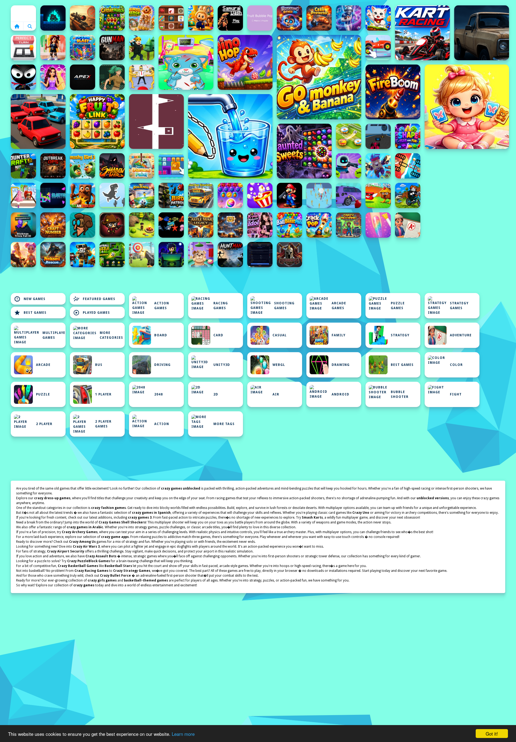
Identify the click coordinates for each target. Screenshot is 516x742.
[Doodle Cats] (378, 18)
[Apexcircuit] (82, 77)
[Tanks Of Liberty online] (260, 254)
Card (218, 335)
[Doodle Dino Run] (112, 195)
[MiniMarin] (171, 225)
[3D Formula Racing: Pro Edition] (378, 136)
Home (23, 13)
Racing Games (220, 305)
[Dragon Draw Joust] (407, 166)
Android (340, 394)
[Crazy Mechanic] (348, 225)
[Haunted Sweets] (304, 151)
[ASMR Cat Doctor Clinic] (186, 62)
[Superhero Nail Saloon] (378, 225)
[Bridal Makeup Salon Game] (53, 77)
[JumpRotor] (230, 225)
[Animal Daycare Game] (200, 254)
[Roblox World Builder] (141, 47)
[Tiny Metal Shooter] (112, 225)
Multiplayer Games (54, 335)
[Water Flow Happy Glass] (230, 136)
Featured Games (94, 299)
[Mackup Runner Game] (23, 195)
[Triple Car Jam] (38, 121)
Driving (162, 365)
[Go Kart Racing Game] (422, 32)
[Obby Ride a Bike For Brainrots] (407, 195)
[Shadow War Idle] (112, 166)
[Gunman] (112, 47)
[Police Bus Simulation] (481, 32)
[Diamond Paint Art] (141, 166)
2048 (158, 394)
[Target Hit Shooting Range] (141, 254)
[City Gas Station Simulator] (348, 195)
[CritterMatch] (112, 18)
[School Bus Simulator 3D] (200, 195)
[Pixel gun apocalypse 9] (82, 254)
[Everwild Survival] (141, 225)
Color (456, 365)
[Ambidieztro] (53, 18)
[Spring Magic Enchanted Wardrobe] (23, 254)
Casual (280, 335)
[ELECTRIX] (53, 195)
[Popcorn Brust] (260, 195)
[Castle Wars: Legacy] (200, 225)
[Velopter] (82, 225)
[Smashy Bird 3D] (82, 166)
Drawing (341, 365)
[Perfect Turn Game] (23, 47)
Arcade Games (339, 305)
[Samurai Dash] (230, 18)
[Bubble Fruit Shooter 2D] (230, 195)
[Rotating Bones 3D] (289, 18)
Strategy (400, 335)
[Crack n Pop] (319, 225)
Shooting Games (284, 305)
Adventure (461, 335)
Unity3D (221, 365)
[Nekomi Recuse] (53, 254)
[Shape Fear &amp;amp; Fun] (407, 136)
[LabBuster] (348, 166)
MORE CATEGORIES (111, 335)
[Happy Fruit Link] (97, 121)
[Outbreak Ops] (53, 166)
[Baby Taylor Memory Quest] (467, 107)
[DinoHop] (245, 62)
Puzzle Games (398, 305)
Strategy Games (459, 305)
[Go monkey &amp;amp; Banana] (319, 77)
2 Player (44, 424)
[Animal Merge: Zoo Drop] (141, 18)
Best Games (30, 312)
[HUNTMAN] (230, 254)
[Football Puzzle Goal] (112, 254)
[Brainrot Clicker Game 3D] (82, 195)
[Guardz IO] (289, 254)
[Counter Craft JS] (23, 166)
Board (160, 335)
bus (98, 365)
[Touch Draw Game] (348, 18)
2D (215, 394)
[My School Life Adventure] (407, 225)
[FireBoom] (393, 92)
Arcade (43, 365)
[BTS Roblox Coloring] (53, 47)
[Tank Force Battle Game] (82, 18)
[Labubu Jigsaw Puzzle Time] (200, 18)
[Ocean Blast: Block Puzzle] (82, 47)
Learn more (183, 733)
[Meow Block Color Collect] (171, 166)
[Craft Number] (53, 225)
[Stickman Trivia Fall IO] (23, 225)
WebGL (279, 365)
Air (276, 394)
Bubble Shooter (399, 394)
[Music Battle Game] (171, 254)
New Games (29, 299)
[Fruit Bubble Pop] (260, 18)
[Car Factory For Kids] (378, 47)
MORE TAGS (224, 424)
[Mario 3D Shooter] (289, 195)
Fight (456, 394)
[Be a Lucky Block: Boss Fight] (378, 195)
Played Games (91, 312)
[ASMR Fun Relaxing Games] (171, 18)
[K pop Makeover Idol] (260, 225)
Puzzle (43, 394)
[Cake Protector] (319, 18)
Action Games (161, 305)
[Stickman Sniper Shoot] (23, 77)
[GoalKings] (141, 195)
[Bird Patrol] (171, 195)
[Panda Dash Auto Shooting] (378, 166)
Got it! (492, 733)
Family (338, 335)
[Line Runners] (156, 121)
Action (161, 424)
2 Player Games (103, 424)
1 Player (103, 394)
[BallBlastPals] (289, 225)
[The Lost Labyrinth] (112, 77)
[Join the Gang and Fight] (319, 195)
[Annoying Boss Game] (141, 77)
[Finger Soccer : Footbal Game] (348, 136)
